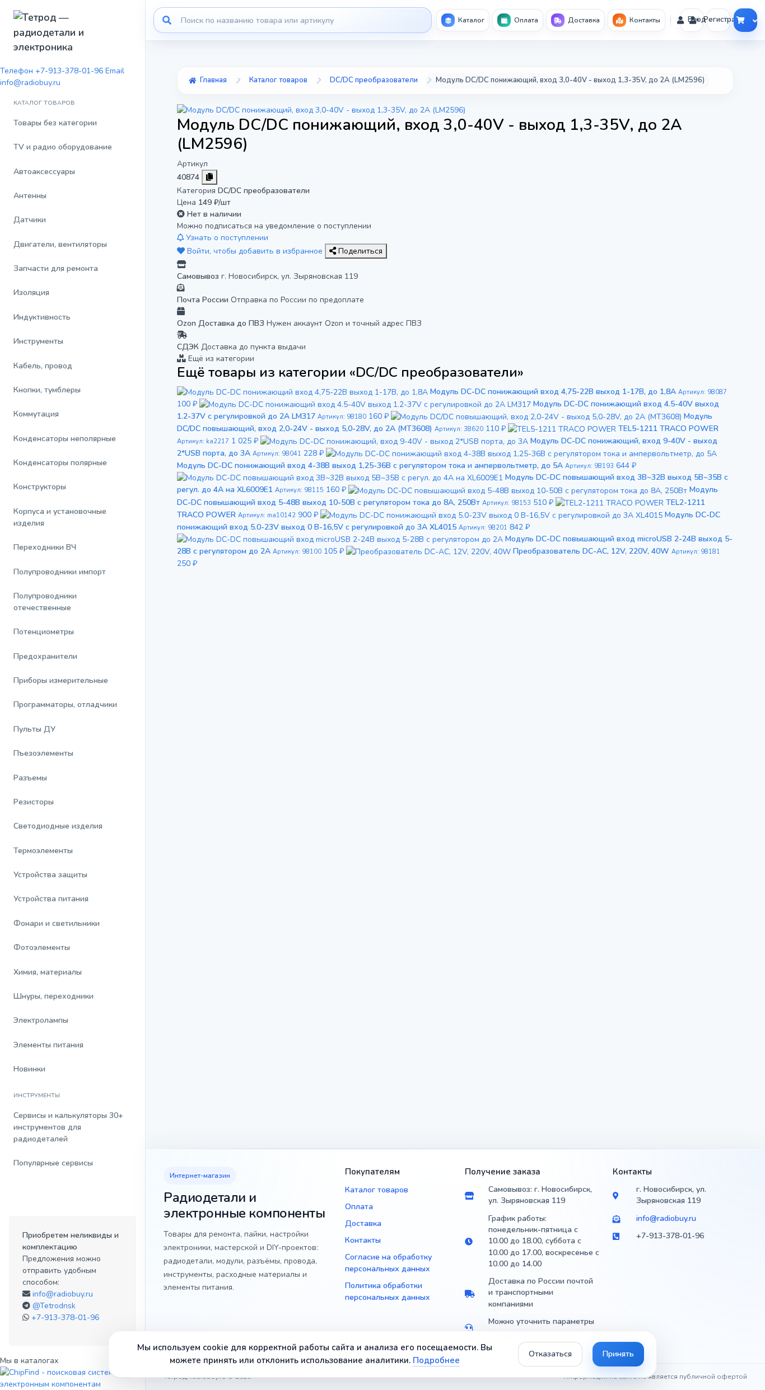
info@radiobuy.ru (62, 1294)
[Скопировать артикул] (209, 177)
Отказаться (550, 1354)
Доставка (363, 1223)
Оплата (359, 1206)
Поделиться (359, 251)
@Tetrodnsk (54, 1305)
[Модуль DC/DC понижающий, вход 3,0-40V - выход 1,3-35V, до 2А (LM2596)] (321, 109)
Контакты (363, 1240)
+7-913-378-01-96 (65, 1317)
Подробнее (436, 1360)
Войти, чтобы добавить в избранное (255, 251)
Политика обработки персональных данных (387, 1291)
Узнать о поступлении (226, 237)
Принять (618, 1354)
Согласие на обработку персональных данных (388, 1263)
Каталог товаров (376, 1190)
